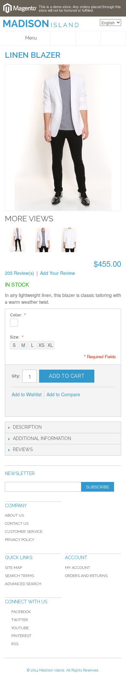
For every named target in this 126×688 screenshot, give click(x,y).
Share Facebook (31, 405)
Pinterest (21, 635)
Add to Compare (63, 394)
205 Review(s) (19, 273)
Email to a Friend (18, 405)
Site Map (13, 567)
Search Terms (19, 575)
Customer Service (23, 531)
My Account (77, 567)
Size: (15, 337)
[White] (14, 323)
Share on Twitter (44, 405)
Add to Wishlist (27, 394)
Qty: (16, 376)
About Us (14, 515)
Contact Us (16, 523)
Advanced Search (23, 584)
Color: (16, 315)
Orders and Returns (86, 575)
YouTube (20, 628)
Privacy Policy (19, 539)
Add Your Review (57, 273)
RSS (14, 644)
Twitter (19, 620)
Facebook (21, 611)
